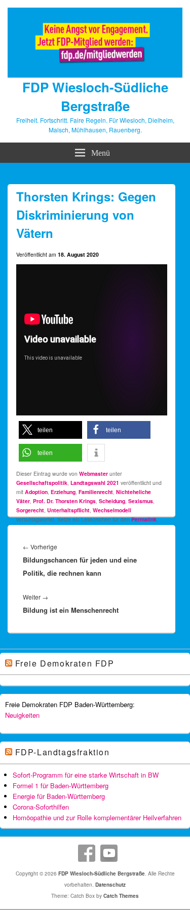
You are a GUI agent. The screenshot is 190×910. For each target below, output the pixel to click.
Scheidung (112, 501)
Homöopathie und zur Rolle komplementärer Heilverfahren (97, 817)
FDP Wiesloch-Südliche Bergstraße (95, 96)
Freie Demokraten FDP (65, 663)
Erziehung (63, 492)
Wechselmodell (112, 510)
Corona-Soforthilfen (41, 807)
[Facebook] (86, 853)
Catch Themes (121, 895)
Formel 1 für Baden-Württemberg (60, 785)
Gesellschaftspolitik (41, 482)
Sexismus (140, 501)
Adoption (36, 492)
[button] (50, 430)
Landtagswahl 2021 (94, 482)
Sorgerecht (30, 510)
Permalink (144, 519)
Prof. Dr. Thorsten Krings (64, 501)
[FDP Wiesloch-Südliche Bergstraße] (95, 74)
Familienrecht (96, 492)
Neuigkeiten (22, 715)
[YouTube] (109, 853)
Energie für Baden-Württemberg (59, 796)
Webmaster (93, 473)
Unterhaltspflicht (68, 510)
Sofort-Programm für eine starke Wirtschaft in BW (86, 775)
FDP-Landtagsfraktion (62, 752)
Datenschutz (110, 884)
